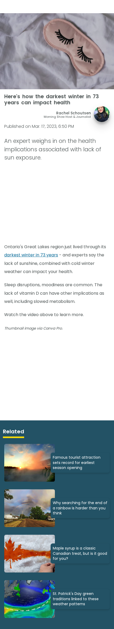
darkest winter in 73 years (31, 255)
